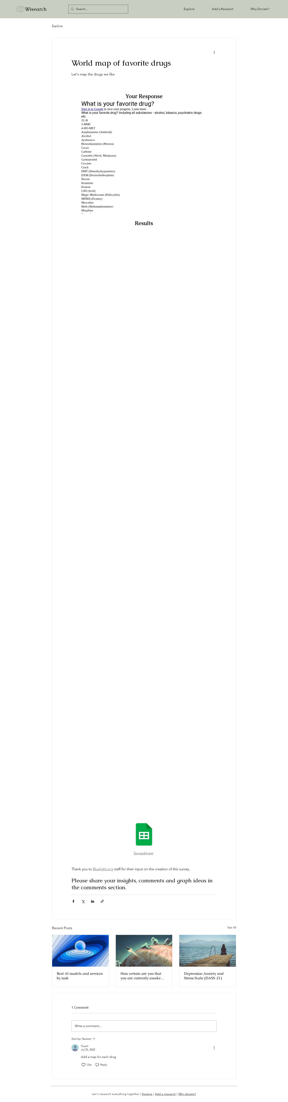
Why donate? (187, 1094)
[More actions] (214, 52)
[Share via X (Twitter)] (83, 901)
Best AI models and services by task (80, 975)
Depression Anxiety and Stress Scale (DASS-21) (204, 975)
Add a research (165, 1094)
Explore (57, 26)
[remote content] (144, 157)
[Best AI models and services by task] (80, 951)
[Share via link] (102, 901)
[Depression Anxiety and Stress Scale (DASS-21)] (207, 951)
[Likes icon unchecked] (83, 1064)
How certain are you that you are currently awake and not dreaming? (140, 975)
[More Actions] (214, 1047)
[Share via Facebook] (73, 901)
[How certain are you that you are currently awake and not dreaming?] (144, 951)
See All (231, 927)
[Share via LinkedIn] (92, 901)
